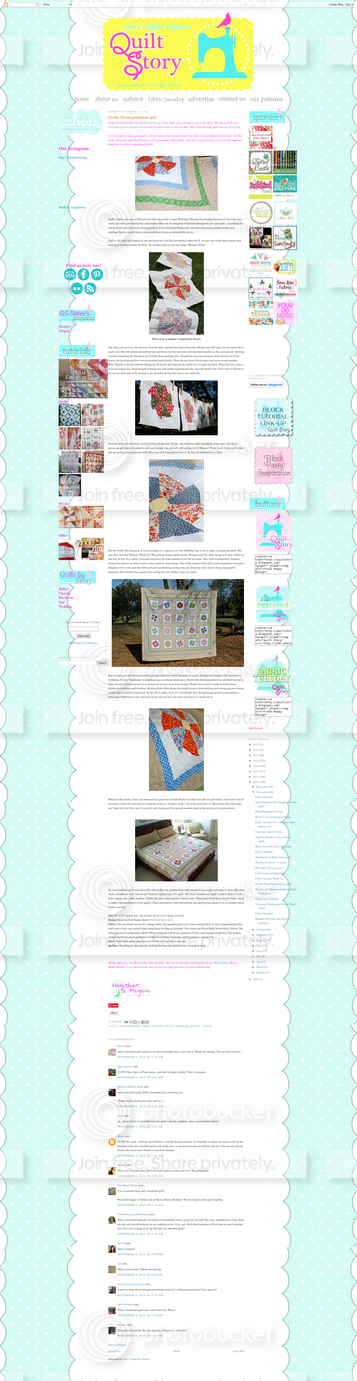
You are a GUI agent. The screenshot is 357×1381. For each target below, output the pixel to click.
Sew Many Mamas (219, 962)
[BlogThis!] (135, 1022)
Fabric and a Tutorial (266, 899)
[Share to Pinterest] (147, 1022)
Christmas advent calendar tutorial (128, 127)
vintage (207, 1026)
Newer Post (114, 1351)
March (260, 967)
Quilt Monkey (125, 1304)
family (147, 1026)
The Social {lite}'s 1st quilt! (270, 862)
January (261, 972)
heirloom (181, 1026)
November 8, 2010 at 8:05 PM (140, 1274)
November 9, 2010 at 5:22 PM (140, 1335)
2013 (256, 766)
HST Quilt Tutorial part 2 (269, 868)
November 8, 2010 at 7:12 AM (140, 1205)
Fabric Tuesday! (264, 797)
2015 (256, 755)
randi (120, 1115)
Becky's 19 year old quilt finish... (273, 817)
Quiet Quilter (125, 1066)
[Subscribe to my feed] (90, 294)
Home (177, 1351)
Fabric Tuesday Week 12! (269, 878)
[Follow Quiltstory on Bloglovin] (266, 387)
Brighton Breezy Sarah (130, 1086)
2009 (256, 979)
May (259, 956)
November (262, 792)
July (259, 945)
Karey (121, 1136)
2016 (256, 750)
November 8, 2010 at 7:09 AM (140, 1176)
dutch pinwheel (130, 1026)
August (260, 940)
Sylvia (121, 1243)
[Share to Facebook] (143, 1022)
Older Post (239, 1351)
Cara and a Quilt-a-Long (268, 832)
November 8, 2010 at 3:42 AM (140, 1106)
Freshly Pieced (152, 123)
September (262, 935)
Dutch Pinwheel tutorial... (269, 811)
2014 (256, 760)
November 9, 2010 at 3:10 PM (140, 1315)
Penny (121, 1046)
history (195, 1026)
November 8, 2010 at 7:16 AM (140, 1234)
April (259, 961)
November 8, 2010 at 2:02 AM (140, 1077)
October (261, 929)
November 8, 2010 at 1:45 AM (140, 1057)
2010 (256, 782)
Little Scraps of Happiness (269, 873)
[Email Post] (125, 1022)
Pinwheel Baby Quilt (161, 920)
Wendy (121, 1165)
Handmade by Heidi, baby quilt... (273, 857)
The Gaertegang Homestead (133, 1214)
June (259, 951)
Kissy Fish (234, 127)
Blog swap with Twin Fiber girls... (274, 846)
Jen (119, 1263)
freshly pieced (162, 1026)
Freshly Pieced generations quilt (132, 117)
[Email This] (131, 1022)
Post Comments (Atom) (136, 1359)
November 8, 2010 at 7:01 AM (140, 1126)
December (262, 787)
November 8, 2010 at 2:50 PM (140, 1254)
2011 (256, 776)
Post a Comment (117, 1345)
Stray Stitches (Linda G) (131, 1284)
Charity (122, 1325)
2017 (256, 744)
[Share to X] (139, 1022)
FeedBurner (91, 643)
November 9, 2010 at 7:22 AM (140, 1295)
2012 (256, 771)
